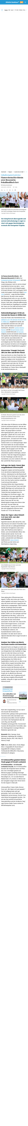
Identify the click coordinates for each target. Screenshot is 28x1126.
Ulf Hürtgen (20, 332)
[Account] (25, 2)
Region (10, 172)
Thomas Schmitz (12, 703)
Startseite (3, 172)
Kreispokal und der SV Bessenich (10, 280)
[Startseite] (12, 2)
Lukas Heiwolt (14, 540)
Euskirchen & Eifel (19, 172)
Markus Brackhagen (7, 185)
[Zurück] (2, 10)
